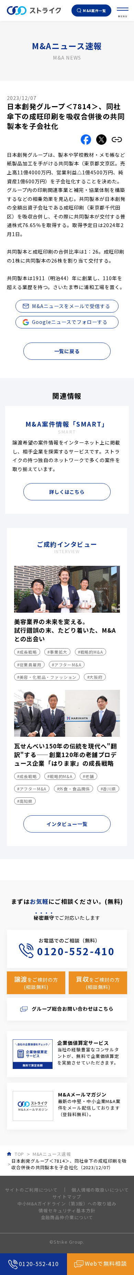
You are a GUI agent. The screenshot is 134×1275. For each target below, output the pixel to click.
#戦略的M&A (90, 652)
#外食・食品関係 (73, 789)
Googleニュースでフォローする (70, 321)
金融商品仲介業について (67, 1217)
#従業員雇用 (29, 664)
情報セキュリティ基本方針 (67, 1210)
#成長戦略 (27, 652)
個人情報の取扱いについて (100, 1189)
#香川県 (108, 789)
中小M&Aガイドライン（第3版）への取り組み (67, 1203)
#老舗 (88, 776)
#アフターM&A (66, 664)
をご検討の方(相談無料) (36, 982)
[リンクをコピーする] (117, 139)
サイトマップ (67, 1196)
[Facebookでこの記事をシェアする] (86, 139)
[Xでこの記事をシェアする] (101, 139)
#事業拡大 (57, 652)
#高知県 (25, 801)
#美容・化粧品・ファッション (47, 677)
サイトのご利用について (31, 1189)
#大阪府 (95, 677)
